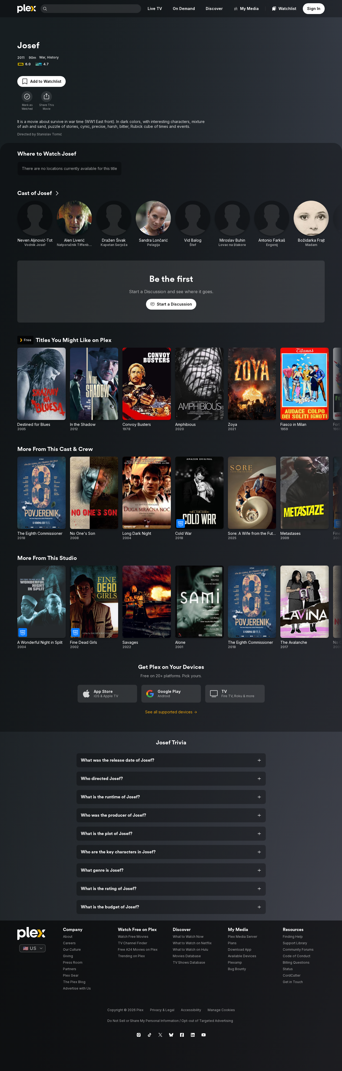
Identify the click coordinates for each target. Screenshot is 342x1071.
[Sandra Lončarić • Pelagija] (153, 224)
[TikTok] (149, 1034)
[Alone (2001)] (199, 607)
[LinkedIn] (192, 1034)
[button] (46, 101)
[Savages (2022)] (146, 607)
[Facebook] (182, 1034)
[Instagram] (138, 1034)
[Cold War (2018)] (199, 498)
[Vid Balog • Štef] (192, 224)
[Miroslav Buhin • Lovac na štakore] (232, 224)
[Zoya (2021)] (252, 389)
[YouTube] (203, 1034)
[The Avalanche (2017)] (304, 607)
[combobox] (94, 8)
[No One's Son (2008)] (94, 498)
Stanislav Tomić (49, 134)
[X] (160, 1034)
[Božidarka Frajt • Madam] (311, 224)
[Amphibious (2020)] (199, 389)
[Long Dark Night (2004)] (146, 498)
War (42, 57)
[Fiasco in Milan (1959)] (304, 389)
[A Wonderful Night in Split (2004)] (41, 607)
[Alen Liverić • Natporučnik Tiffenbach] (74, 224)
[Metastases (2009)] (304, 498)
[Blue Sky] (171, 1034)
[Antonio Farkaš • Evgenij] (271, 224)
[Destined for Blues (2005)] (41, 389)
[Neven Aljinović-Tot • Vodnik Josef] (34, 224)
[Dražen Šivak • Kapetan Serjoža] (113, 224)
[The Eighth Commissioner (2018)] (41, 498)
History (53, 57)
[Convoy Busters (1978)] (146, 389)
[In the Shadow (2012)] (94, 389)
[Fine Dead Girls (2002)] (94, 607)
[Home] (26, 8)
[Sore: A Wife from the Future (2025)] (252, 498)
